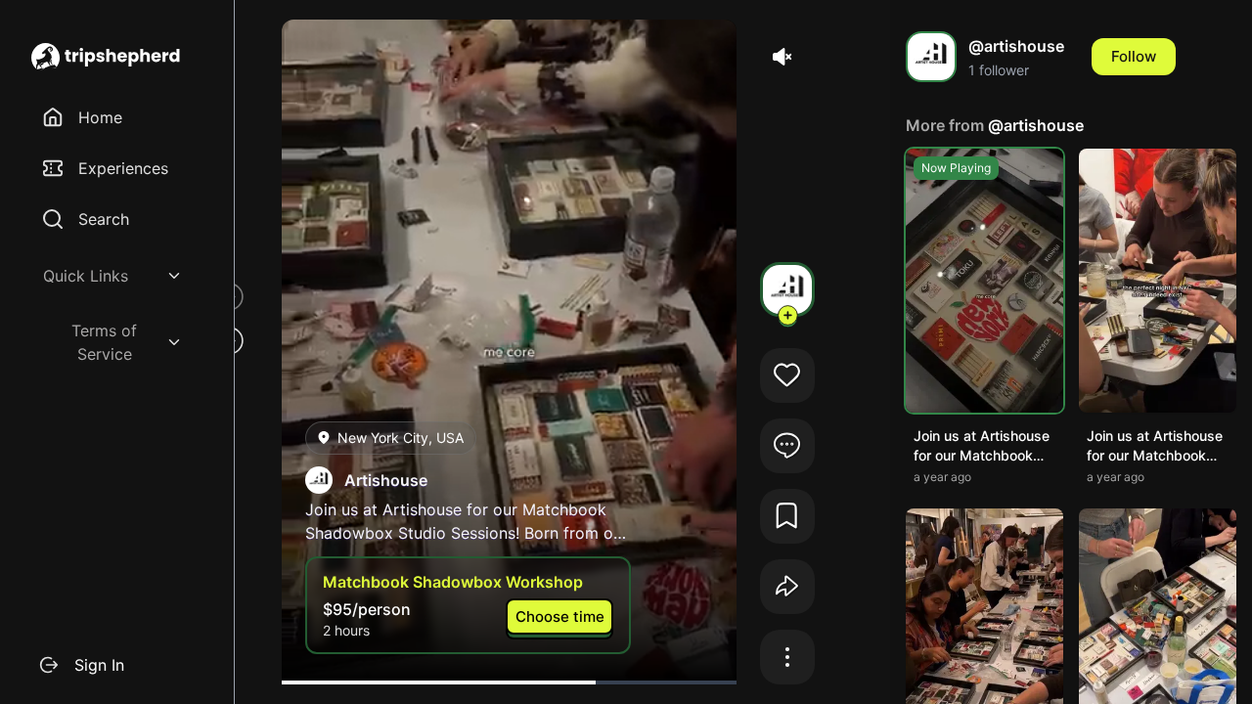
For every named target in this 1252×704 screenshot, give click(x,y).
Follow (1133, 56)
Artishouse (385, 480)
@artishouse (1036, 125)
